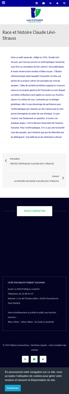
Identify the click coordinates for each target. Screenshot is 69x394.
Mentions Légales (39, 345)
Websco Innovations (19, 345)
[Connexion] (43, 359)
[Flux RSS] (25, 359)
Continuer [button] (12, 388)
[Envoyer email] (34, 359)
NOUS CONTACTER (34, 211)
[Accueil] (34, 16)
